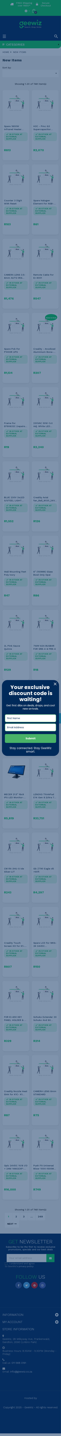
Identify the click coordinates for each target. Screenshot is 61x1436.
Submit (31, 738)
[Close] (55, 684)
